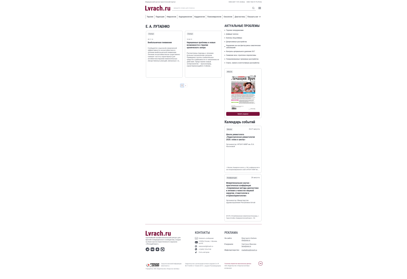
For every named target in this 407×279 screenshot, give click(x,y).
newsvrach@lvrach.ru (206, 246)
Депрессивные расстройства (236, 42)
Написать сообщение (206, 238)
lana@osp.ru (246, 246)
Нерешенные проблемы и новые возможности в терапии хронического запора (201, 45)
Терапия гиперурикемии (234, 30)
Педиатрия (160, 17)
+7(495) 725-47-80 (205, 249)
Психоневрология (214, 17)
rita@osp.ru (246, 240)
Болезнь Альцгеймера (234, 38)
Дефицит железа (232, 34)
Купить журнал (243, 114)
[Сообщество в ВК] (153, 249)
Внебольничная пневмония (160, 42)
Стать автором (204, 252)
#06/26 (229, 72)
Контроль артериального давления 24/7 (240, 51)
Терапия (150, 17)
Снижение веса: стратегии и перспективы (241, 55)
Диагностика (240, 17)
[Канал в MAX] (163, 249)
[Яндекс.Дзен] (158, 249)
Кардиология (199, 17)
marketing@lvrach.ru (249, 250)
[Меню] (260, 8)
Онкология (228, 17)
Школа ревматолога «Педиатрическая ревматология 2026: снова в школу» (240, 137)
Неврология (171, 17)
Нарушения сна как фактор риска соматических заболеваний (243, 46)
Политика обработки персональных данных (237, 263)
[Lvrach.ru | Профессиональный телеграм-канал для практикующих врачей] (148, 249)
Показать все (252, 17)
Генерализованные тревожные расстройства (242, 59)
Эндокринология (185, 17)
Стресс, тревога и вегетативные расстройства (242, 63)
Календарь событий (239, 122)
